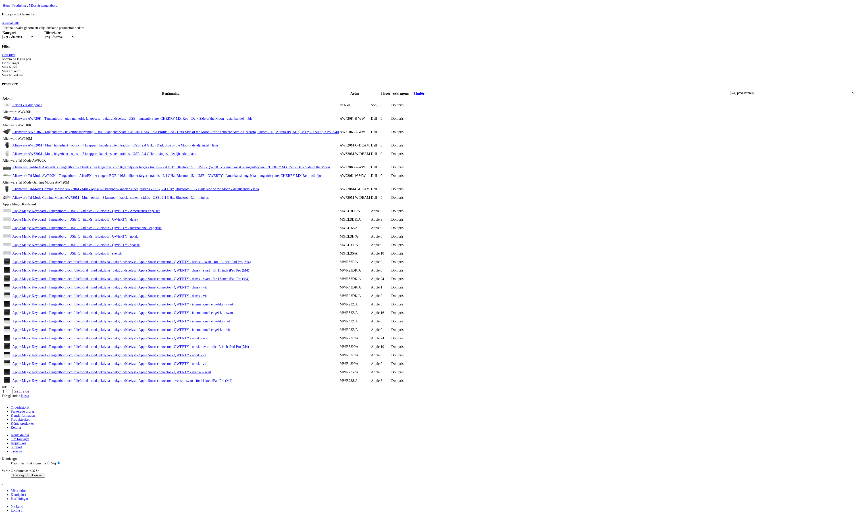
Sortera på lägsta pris (16, 59)
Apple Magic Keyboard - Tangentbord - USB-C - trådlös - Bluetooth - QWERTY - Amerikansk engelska (86, 211)
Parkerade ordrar (22, 411)
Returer (16, 427)
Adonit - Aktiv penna (27, 105)
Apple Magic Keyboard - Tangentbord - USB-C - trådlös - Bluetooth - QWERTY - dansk (75, 219)
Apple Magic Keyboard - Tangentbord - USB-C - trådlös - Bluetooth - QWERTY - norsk (75, 236)
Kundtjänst (18, 495)
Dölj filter (8, 55)
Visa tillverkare (12, 75)
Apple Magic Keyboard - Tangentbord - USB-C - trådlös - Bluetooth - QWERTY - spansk (76, 245)
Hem (6, 5)
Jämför (419, 93)
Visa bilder (9, 67)
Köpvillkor (18, 443)
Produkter (19, 5)
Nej (53, 463)
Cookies (16, 451)
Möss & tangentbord (43, 5)
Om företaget (20, 439)
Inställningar (19, 499)
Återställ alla (10, 23)
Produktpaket (20, 419)
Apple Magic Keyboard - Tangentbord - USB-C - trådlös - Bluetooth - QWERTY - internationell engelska (87, 228)
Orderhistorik (20, 407)
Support (16, 447)
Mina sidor (18, 491)
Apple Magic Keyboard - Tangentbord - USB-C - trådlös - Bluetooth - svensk (67, 253)
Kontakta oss (20, 435)
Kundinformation (23, 415)
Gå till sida (21, 391)
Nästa (25, 396)
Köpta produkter (22, 423)
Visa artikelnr (11, 71)
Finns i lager (10, 63)
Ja (44, 463)
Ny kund (17, 506)
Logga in (17, 510)
